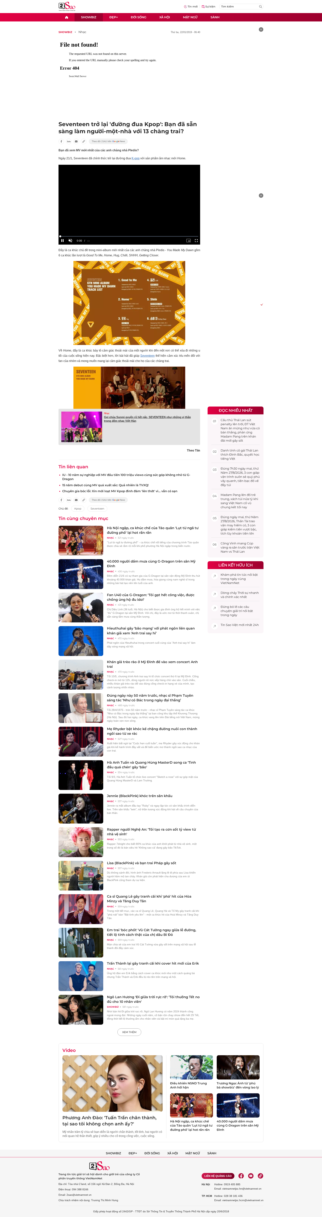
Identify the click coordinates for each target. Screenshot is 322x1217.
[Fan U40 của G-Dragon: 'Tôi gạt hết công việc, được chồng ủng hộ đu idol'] (81, 608)
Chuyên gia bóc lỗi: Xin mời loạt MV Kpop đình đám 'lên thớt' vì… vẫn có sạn (119, 491)
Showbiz (88, 17)
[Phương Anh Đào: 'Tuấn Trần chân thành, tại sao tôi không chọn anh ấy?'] (112, 1083)
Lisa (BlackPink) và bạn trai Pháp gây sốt (141, 863)
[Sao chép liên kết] (83, 141)
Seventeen (147, 355)
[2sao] (67, 17)
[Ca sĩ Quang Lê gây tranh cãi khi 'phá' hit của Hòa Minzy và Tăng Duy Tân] (81, 909)
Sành (215, 17)
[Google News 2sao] (108, 141)
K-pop (136, 158)
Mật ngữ (190, 17)
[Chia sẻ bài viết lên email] (76, 141)
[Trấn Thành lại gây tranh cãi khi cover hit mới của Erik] (81, 976)
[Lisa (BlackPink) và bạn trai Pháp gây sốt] (81, 876)
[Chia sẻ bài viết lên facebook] (61, 141)
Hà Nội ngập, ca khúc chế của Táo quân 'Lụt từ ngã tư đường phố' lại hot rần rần (191, 1126)
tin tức (242, 575)
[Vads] (261, 304)
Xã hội (164, 17)
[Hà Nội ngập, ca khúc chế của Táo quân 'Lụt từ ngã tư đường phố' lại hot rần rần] (81, 541)
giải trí (237, 611)
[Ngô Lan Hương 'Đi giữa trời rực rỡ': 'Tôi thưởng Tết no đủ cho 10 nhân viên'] (81, 1010)
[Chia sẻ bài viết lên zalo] (69, 141)
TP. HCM (207, 1195)
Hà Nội (206, 1184)
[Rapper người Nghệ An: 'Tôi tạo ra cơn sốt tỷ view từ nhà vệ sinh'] (81, 842)
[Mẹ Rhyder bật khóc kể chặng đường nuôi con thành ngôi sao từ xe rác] (81, 742)
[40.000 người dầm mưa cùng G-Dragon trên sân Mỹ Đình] (81, 574)
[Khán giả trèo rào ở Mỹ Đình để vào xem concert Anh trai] (81, 675)
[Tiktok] (260, 1176)
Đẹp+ (113, 17)
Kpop (77, 508)
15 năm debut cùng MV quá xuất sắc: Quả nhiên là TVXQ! (105, 485)
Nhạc (82, 32)
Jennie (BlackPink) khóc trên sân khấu (139, 796)
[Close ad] (261, 29)
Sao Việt (232, 625)
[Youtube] (251, 1176)
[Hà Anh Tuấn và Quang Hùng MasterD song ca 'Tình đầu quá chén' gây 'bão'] (81, 775)
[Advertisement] (235, 83)
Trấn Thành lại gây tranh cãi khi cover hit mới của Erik (153, 963)
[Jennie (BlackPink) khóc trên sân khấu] (81, 809)
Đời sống (138, 17)
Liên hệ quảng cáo (218, 1175)
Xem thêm (129, 1032)
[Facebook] (241, 1176)
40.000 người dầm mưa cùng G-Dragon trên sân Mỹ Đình (238, 1126)
